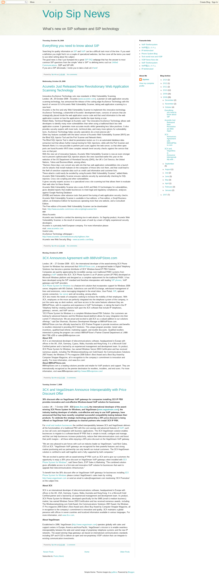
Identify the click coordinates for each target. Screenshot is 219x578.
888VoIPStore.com (87, 266)
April (167, 183)
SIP (75, 51)
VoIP (83, 51)
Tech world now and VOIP (152, 57)
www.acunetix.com (87, 99)
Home (86, 552)
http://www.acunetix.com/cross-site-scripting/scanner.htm (72, 209)
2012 (165, 83)
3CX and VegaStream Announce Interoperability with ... (170, 154)
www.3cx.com (81, 407)
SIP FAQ (89, 60)
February (169, 187)
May (167, 180)
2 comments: (72, 378)
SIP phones (116, 280)
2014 (165, 80)
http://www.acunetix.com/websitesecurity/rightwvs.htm (65, 237)
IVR (114, 291)
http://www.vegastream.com (54, 478)
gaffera (114, 572)
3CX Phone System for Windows (56, 286)
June (167, 176)
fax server (64, 294)
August (168, 169)
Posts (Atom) (58, 556)
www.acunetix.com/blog (83, 239)
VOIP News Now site (150, 60)
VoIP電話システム (149, 48)
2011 (165, 87)
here (95, 68)
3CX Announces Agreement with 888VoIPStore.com (79, 258)
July (167, 173)
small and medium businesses (59, 425)
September (169, 164)
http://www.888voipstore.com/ (90, 371)
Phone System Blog (149, 54)
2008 (165, 97)
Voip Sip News (76, 14)
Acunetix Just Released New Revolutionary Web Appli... (170, 125)
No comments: (72, 74)
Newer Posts (48, 552)
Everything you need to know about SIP (70, 46)
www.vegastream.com (108, 409)
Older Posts (125, 552)
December (169, 100)
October (168, 107)
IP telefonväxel (147, 51)
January (168, 190)
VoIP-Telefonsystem (149, 45)
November (169, 104)
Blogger (131, 572)
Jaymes (145, 79)
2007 (165, 195)
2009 (165, 94)
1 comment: (71, 545)
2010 (165, 90)
